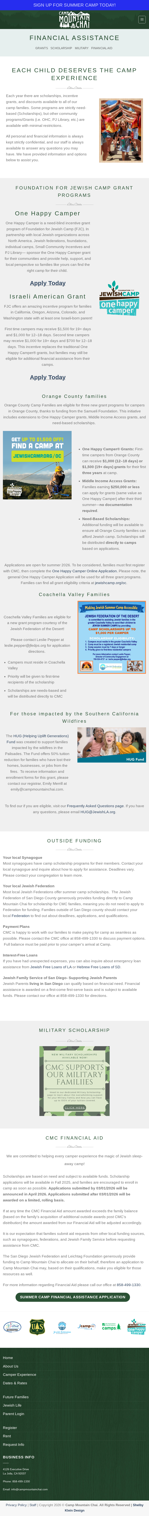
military (81, 48)
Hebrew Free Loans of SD (98, 967)
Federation (21, 916)
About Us (10, 1366)
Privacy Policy (16, 1505)
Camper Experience (19, 1375)
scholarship (61, 48)
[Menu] (142, 19)
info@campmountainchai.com (29, 1489)
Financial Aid (101, 48)
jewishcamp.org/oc (110, 583)
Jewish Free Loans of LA (51, 967)
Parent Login (13, 1414)
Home (8, 1358)
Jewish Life (12, 1405)
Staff (32, 1505)
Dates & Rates (15, 1383)
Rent (7, 1436)
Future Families (16, 1397)
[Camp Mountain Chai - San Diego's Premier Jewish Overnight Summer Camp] (74, 19)
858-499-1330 (128, 1285)
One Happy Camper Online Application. (85, 571)
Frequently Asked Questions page (95, 806)
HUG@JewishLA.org (98, 812)
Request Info (13, 1445)
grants (41, 48)
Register (10, 1428)
